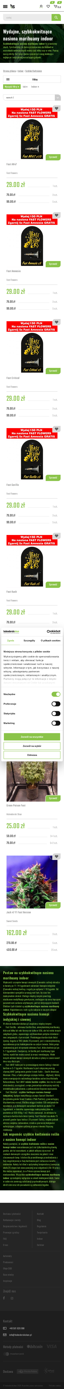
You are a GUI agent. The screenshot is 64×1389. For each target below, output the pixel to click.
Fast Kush (12, 592)
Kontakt (40, 1213)
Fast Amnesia (14, 272)
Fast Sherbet (11, 1092)
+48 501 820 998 (17, 1328)
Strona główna (9, 70)
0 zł (59, 7)
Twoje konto (42, 1232)
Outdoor (40, 1245)
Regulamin (41, 1226)
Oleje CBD (7, 1268)
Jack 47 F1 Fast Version (19, 913)
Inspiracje (7, 1280)
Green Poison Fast (16, 806)
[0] (48, 6)
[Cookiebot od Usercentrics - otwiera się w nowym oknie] (46, 632)
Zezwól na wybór (32, 746)
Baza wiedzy (8, 1274)
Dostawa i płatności (12, 1213)
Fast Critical (13, 378)
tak (24, 86)
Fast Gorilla (13, 485)
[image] (32, 133)
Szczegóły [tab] (29, 640)
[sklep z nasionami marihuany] (13, 6)
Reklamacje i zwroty (12, 1220)
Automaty (7, 1256)
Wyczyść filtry (11, 86)
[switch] (56, 703)
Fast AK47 (12, 165)
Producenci (8, 1262)
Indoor (34, 86)
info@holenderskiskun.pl (20, 1334)
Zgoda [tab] (10, 640)
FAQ (5, 1238)
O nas (5, 1245)
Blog (39, 1220)
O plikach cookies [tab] (50, 640)
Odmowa (32, 755)
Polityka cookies (55, 1385)
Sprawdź (53, 157)
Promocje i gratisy (11, 1232)
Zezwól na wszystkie (32, 736)
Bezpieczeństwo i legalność (15, 1226)
